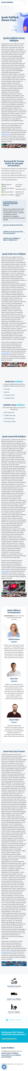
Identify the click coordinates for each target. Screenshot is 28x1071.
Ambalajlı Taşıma (9, 398)
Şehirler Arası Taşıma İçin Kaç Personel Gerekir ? (13, 232)
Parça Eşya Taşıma (9, 421)
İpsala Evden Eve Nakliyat (9, 1053)
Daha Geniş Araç (9, 418)
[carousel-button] (12, 30)
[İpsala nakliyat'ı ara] (4, 1067)
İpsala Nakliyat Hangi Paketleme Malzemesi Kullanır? (10, 203)
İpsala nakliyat (5, 134)
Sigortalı (6, 392)
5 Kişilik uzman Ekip (9, 415)
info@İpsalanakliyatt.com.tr (11, 1051)
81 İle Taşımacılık (9, 412)
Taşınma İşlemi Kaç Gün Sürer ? (13, 226)
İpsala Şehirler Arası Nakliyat (11, 1055)
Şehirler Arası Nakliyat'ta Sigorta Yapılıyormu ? (11, 239)
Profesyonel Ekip (9, 395)
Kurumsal (7, 389)
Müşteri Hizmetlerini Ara (10, 1038)
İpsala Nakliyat (6, 1057)
